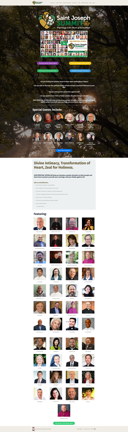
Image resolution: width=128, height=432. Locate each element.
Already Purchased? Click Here (80, 71)
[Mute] (83, 56)
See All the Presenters (64, 150)
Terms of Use (87, 429)
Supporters (74, 2)
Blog (90, 2)
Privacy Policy (79, 429)
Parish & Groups (84, 2)
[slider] (63, 56)
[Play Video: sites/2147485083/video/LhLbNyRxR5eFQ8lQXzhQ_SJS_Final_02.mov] (64, 43)
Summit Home (59, 2)
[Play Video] (41, 56)
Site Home (52, 2)
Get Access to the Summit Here (48, 71)
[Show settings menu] (85, 56)
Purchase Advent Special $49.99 (48, 63)
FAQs (79, 2)
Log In (93, 2)
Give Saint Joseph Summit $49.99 (80, 63)
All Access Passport (67, 2)
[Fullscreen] (87, 56)
